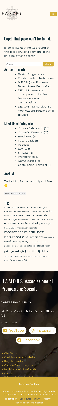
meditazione (14, 232)
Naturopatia (26, 140)
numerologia (49, 237)
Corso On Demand (30, 132)
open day (23, 242)
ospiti (44, 242)
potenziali (31, 246)
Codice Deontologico (18, 365)
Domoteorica (27, 160)
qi (47, 251)
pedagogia (9, 246)
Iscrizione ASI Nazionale (20, 369)
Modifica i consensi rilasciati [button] (29, 402)
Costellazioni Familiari (33, 165)
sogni (31, 256)
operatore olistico (35, 242)
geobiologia (45, 223)
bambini (8, 211)
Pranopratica (26, 156)
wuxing (22, 259)
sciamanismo (9, 256)
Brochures (25, 136)
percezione (20, 246)
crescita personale (35, 215)
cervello (47, 211)
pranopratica (44, 245)
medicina (12, 228)
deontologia (10, 219)
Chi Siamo (11, 353)
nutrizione (11, 241)
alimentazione (11, 207)
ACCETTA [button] (47, 399)
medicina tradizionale (27, 228)
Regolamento (13, 361)
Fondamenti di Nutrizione (36, 78)
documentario (23, 220)
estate (22, 224)
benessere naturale (25, 211)
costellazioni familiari (13, 215)
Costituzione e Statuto (19, 357)
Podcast (23, 144)
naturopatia (14, 237)
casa (39, 212)
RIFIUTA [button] (37, 399)
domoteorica (37, 219)
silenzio (26, 256)
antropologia (39, 207)
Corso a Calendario (30, 128)
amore (22, 208)
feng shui (31, 223)
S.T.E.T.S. (23, 152)
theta (36, 256)
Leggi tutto (25, 398)
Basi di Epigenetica (31, 74)
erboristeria (11, 223)
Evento (22, 148)
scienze (18, 256)
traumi (14, 260)
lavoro (6, 228)
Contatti (9, 373)
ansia (27, 207)
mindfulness (34, 232)
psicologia (35, 250)
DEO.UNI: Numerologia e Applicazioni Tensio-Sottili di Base (36, 110)
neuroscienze (34, 237)
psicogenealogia (14, 251)
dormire (49, 219)
